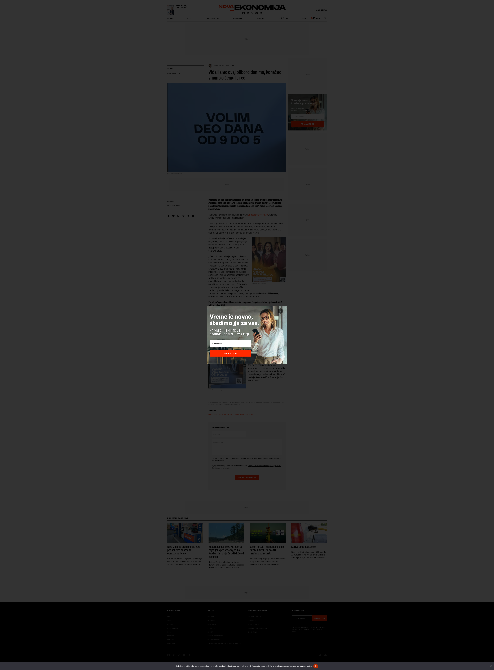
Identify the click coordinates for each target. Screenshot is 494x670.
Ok (316, 666)
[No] (490, 666)
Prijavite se (230, 353)
